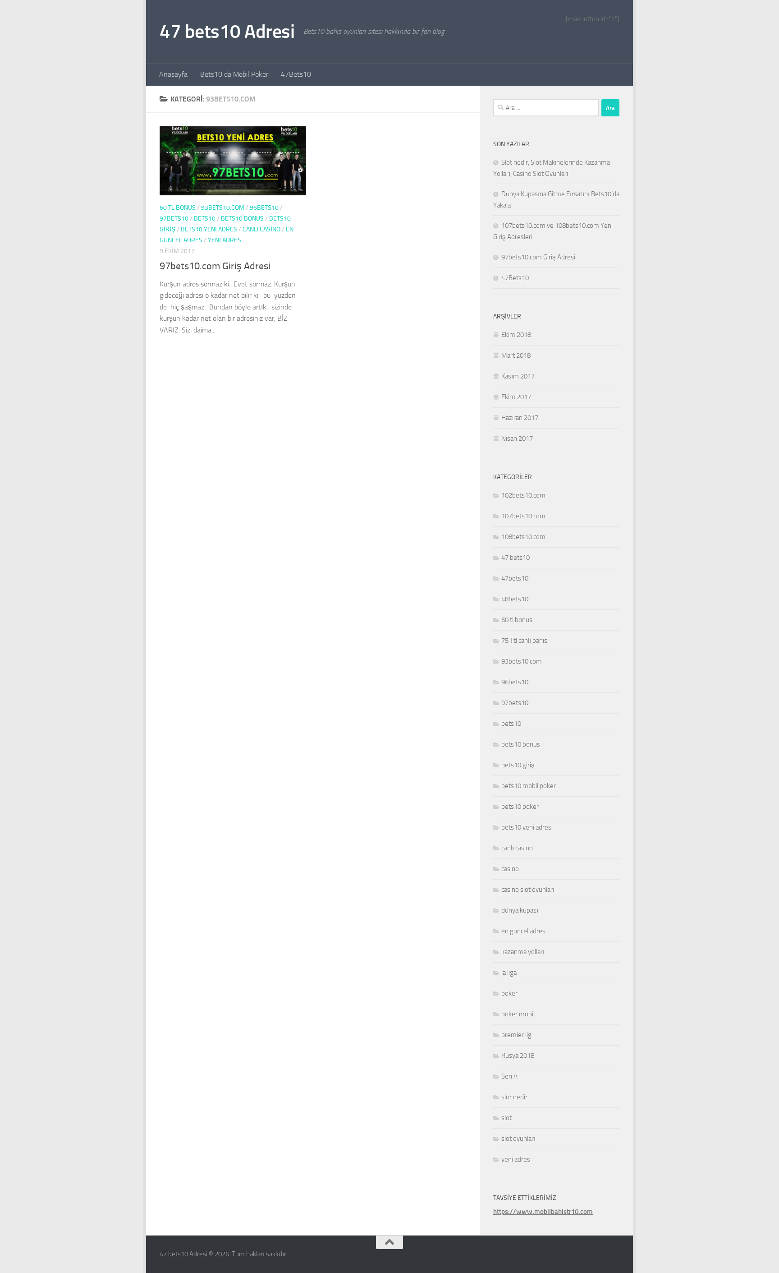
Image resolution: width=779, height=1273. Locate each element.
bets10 (204, 218)
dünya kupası (519, 910)
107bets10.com (523, 516)
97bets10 (174, 218)
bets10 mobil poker (528, 786)
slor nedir (514, 1097)
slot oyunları (518, 1139)
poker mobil (518, 1014)
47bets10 (514, 578)
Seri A (509, 1076)
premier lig (516, 1035)
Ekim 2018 (516, 335)
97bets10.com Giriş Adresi (215, 266)
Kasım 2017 (518, 376)
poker (509, 993)
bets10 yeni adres (209, 229)
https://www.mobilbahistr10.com (543, 1212)
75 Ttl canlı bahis (524, 640)
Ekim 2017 (516, 397)
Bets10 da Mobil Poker (234, 74)
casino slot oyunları (527, 890)
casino (510, 869)
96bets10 (264, 208)
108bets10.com (523, 537)
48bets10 (514, 599)
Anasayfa (173, 74)
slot (506, 1118)
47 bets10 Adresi (227, 31)
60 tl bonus (178, 208)
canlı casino (261, 229)
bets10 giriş (518, 765)
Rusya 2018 (517, 1056)
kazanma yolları (523, 952)
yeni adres (224, 240)
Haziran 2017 (519, 418)
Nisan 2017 (517, 438)
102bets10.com (523, 495)
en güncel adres (523, 931)
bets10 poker (520, 807)
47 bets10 (515, 557)
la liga (509, 973)
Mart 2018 (516, 355)
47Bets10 (296, 74)
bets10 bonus (242, 218)
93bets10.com (222, 208)
